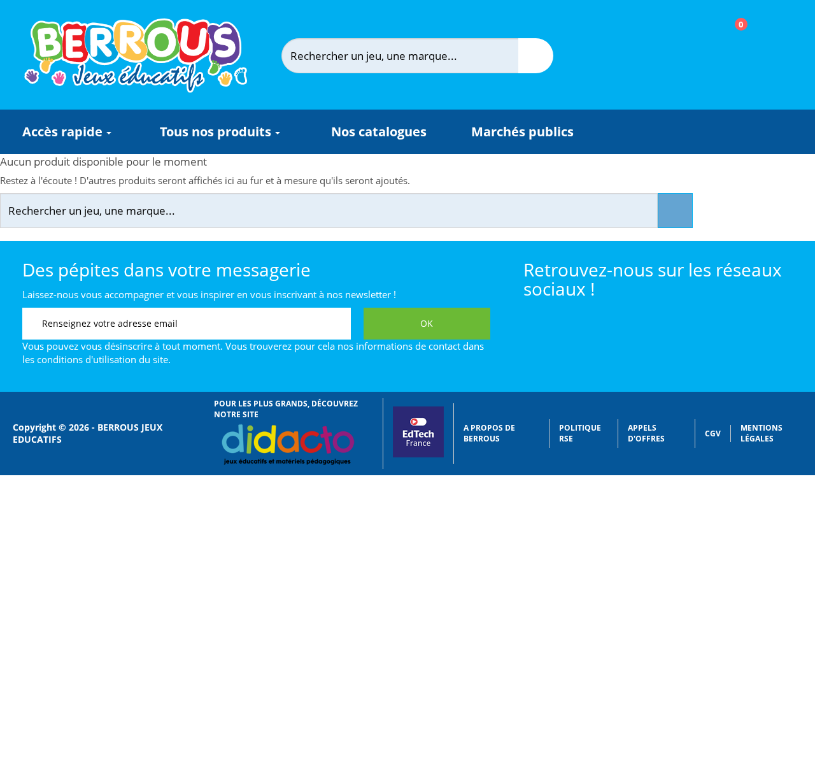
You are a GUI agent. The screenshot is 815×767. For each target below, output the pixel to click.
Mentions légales (762, 433)
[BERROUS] (135, 55)
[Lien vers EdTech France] (418, 454)
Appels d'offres (646, 433)
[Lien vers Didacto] (287, 444)
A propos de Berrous (489, 433)
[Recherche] (535, 55)
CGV (713, 433)
